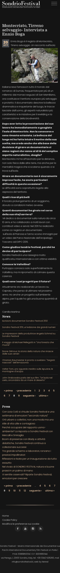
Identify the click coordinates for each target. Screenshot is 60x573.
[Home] (21, 4)
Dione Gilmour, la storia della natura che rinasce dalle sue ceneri (27, 352)
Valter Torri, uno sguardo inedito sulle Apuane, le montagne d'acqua (27, 370)
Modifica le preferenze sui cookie (20, 524)
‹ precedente (23, 390)
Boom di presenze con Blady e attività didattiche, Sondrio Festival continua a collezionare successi (24, 443)
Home (5, 515)
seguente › (29, 395)
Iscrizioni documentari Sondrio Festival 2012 (25, 320)
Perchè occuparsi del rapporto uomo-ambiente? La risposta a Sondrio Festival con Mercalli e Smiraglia (27, 431)
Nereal (45, 561)
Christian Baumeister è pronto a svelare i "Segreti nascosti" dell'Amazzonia (28, 361)
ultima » (43, 395)
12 (25, 490)
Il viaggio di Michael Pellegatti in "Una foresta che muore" (28, 343)
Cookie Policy (9, 520)
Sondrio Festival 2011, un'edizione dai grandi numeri (28, 327)
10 (14, 490)
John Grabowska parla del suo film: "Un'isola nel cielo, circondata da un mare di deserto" (27, 379)
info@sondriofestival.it (22, 561)
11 (19, 490)
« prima (8, 390)
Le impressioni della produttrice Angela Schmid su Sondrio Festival (28, 334)
